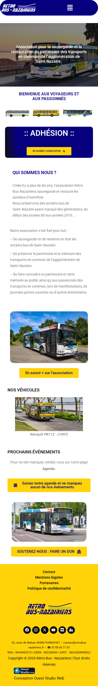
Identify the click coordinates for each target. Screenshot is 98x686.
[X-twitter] (44, 630)
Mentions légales (49, 577)
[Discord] (62, 630)
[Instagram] (36, 630)
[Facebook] (27, 630)
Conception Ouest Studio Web (39, 678)
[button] (70, 8)
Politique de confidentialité (49, 588)
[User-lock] (71, 630)
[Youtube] (53, 630)
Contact (49, 572)
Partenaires (49, 583)
